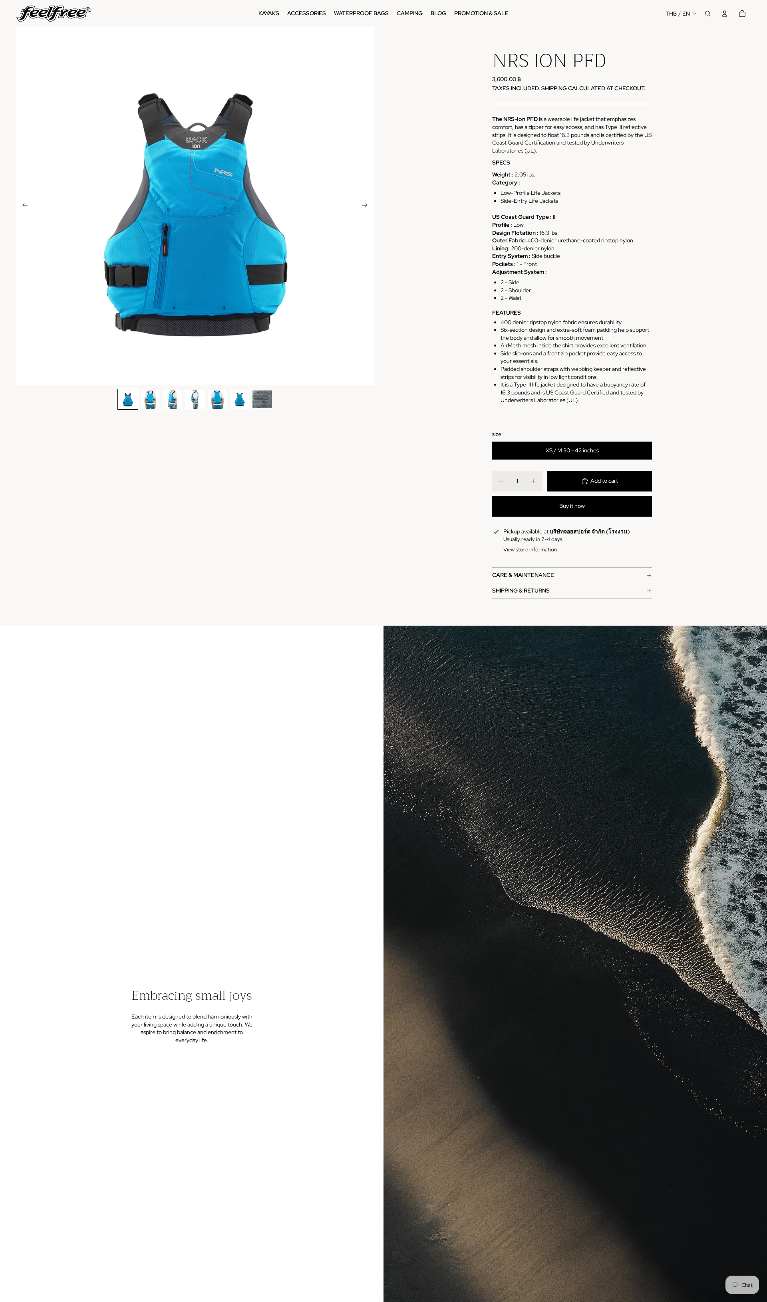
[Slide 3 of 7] (172, 399)
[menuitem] (268, 13)
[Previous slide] (22, 206)
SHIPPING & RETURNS (521, 590)
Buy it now (572, 505)
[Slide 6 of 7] (239, 399)
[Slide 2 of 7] (150, 399)
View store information (530, 549)
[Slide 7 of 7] (262, 399)
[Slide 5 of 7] (217, 399)
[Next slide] (367, 206)
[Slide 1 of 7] (127, 399)
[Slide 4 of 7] (195, 399)
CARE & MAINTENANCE (523, 575)
